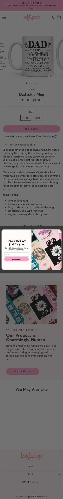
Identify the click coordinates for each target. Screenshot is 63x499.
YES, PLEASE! (16, 259)
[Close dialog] (58, 232)
